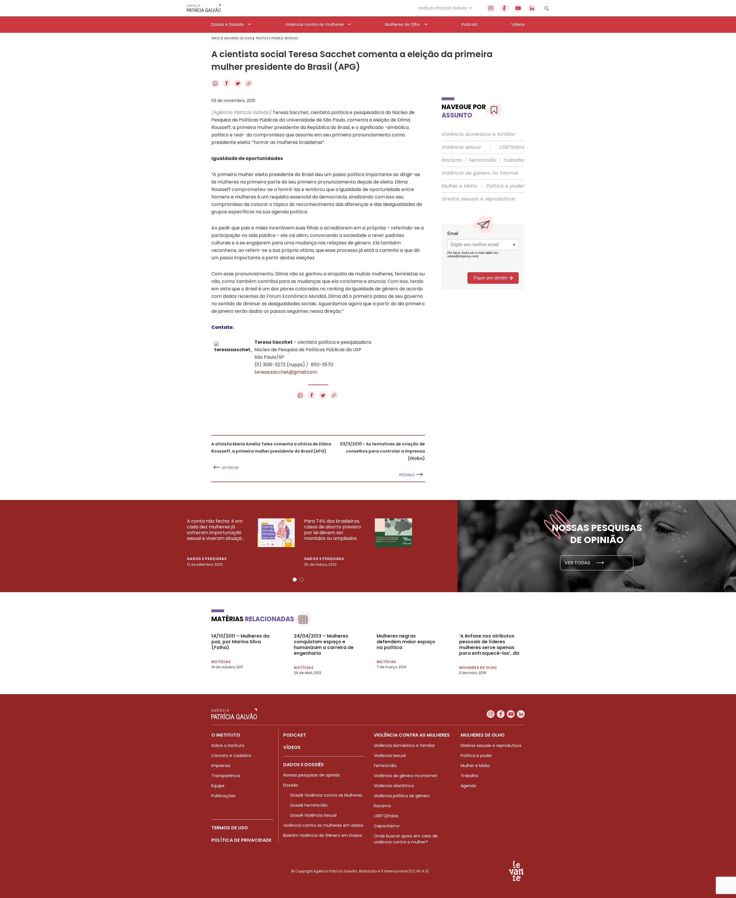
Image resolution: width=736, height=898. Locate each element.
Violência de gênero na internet (480, 173)
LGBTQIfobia (386, 816)
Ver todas (578, 562)
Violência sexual (461, 147)
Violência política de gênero (402, 796)
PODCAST (294, 735)
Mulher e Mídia (459, 186)
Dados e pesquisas (207, 558)
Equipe (218, 786)
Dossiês (290, 785)
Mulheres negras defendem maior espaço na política (406, 641)
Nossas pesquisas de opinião (311, 775)
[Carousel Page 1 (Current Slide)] (295, 580)
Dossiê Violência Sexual (313, 815)
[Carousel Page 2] (302, 580)
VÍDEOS (291, 747)
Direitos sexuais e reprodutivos (478, 199)
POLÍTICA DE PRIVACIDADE (241, 840)
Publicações (223, 796)
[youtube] (518, 8)
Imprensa (220, 765)
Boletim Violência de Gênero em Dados (322, 835)
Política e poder (505, 186)
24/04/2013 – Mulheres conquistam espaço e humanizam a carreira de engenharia (324, 644)
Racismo (452, 160)
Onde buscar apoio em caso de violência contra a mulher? (406, 839)
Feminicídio (482, 160)
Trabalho (513, 160)
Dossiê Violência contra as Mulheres (326, 795)
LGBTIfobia (511, 147)
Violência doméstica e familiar (479, 134)
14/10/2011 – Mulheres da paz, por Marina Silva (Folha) (240, 641)
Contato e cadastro (231, 755)
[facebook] (504, 8)
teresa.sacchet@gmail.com (285, 372)
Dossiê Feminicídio (308, 805)
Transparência (225, 776)
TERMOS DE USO (229, 827)
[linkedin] (532, 8)
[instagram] (490, 8)
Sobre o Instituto (227, 745)
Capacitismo (387, 826)
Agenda (468, 786)
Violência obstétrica (394, 786)
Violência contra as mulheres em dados (323, 825)
